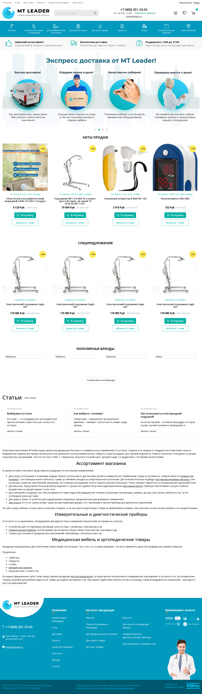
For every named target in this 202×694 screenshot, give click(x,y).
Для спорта (15, 502)
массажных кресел (133, 485)
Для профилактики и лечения (56, 31)
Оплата (41, 2)
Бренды (56, 659)
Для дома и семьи (78, 30)
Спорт (144, 30)
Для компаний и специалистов (139, 643)
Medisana (11, 356)
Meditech (60, 356)
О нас (17, 2)
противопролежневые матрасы (173, 479)
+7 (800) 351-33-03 (133, 9)
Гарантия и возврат (58, 2)
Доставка (29, 2)
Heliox (159, 356)
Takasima (111, 356)
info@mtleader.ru (134, 16)
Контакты (78, 2)
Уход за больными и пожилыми (34, 31)
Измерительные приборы (166, 31)
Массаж (12, 30)
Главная (6, 2)
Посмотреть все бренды (101, 380)
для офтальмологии (81, 576)
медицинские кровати (20, 567)
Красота (122, 30)
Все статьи (30, 398)
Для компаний (188, 30)
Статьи (55, 666)
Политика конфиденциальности (119, 688)
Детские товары (100, 30)
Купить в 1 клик (25, 222)
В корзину (27, 215)
